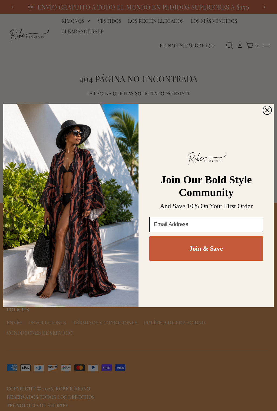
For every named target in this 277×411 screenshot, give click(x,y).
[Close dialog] (267, 110)
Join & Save (206, 248)
